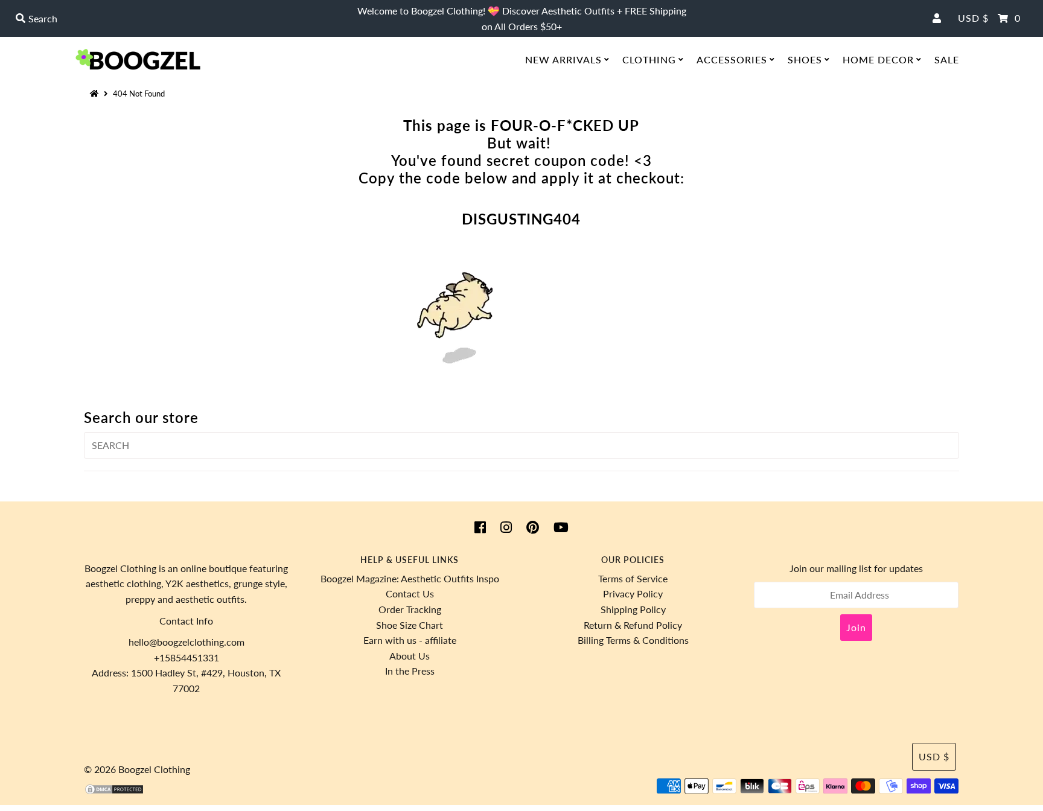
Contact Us (410, 593)
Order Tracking (409, 609)
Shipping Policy (633, 609)
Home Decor (878, 59)
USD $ (973, 18)
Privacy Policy (633, 593)
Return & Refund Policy (633, 625)
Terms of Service (633, 578)
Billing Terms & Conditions (633, 640)
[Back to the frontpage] (96, 93)
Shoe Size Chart (409, 625)
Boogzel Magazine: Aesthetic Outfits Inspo (410, 578)
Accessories (732, 59)
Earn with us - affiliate (409, 640)
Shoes (805, 59)
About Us (409, 655)
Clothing (649, 59)
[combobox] (179, 19)
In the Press (410, 670)
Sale (946, 59)
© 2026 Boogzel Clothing (137, 769)
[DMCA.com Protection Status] (114, 791)
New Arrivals (563, 59)
